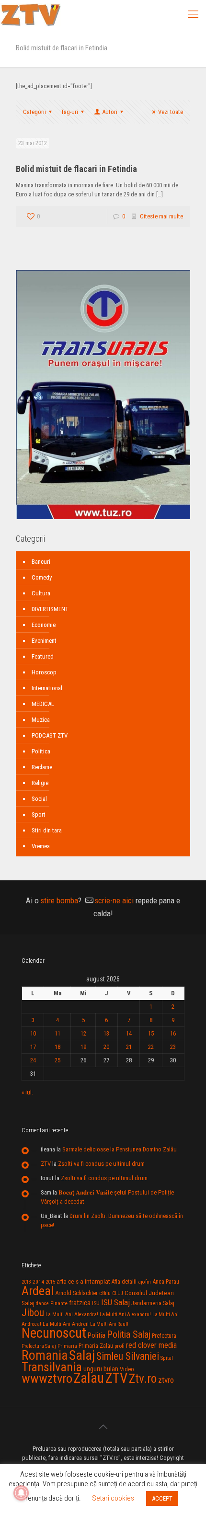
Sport (39, 814)
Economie (44, 624)
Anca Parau (165, 1281)
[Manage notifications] (21, 1493)
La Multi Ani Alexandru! (125, 1314)
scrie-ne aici (114, 900)
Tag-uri (69, 111)
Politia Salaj (128, 1334)
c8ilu (105, 1293)
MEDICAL (43, 703)
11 (57, 1033)
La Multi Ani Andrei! (66, 1323)
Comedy (42, 577)
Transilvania (52, 1367)
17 (33, 1046)
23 (173, 1046)
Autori (109, 111)
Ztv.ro (143, 1378)
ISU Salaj (115, 1302)
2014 (38, 1281)
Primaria (67, 1346)
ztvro (166, 1380)
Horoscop (44, 672)
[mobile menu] (193, 14)
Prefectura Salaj (39, 1346)
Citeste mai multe (161, 216)
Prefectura (164, 1335)
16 (173, 1033)
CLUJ (117, 1293)
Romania (45, 1355)
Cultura (41, 593)
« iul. (27, 1092)
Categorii (34, 111)
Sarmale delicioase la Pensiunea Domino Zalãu (119, 1149)
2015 (50, 1282)
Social (39, 798)
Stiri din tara (47, 830)
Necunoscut (54, 1333)
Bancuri (41, 561)
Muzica (41, 719)
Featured (43, 656)
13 (106, 1033)
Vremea (41, 846)
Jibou (33, 1313)
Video (127, 1369)
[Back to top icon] (103, 1427)
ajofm (144, 1282)
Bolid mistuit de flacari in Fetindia (76, 169)
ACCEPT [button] (162, 1498)
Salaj (82, 1355)
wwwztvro (47, 1378)
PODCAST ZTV (50, 735)
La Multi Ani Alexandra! (72, 1314)
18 (57, 1046)
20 (106, 1046)
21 (129, 1046)
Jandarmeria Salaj (152, 1303)
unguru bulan (100, 1369)
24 (33, 1060)
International (47, 688)
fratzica (80, 1302)
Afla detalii (124, 1281)
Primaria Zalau (96, 1346)
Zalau (89, 1378)
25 (57, 1060)
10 (33, 1033)
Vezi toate (170, 111)
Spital (166, 1358)
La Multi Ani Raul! (109, 1324)
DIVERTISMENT (50, 609)
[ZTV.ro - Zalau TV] (30, 14)
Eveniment (44, 640)
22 (151, 1046)
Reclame (42, 767)
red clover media (151, 1345)
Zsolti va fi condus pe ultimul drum (101, 1163)
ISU (96, 1303)
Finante (59, 1303)
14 (129, 1033)
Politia (96, 1335)
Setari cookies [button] (113, 1498)
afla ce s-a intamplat (83, 1281)
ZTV (46, 1163)
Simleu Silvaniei (127, 1356)
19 (83, 1046)
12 (83, 1033)
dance (42, 1303)
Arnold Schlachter (76, 1293)
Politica (41, 751)
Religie (40, 782)
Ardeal (38, 1291)
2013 (26, 1282)
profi (119, 1346)
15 (151, 1033)
